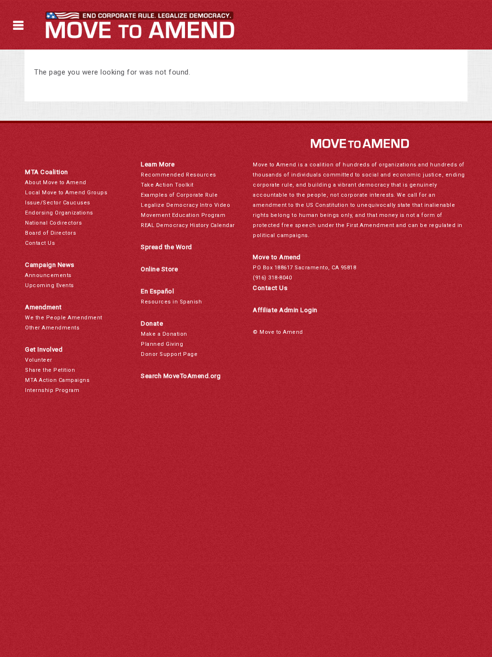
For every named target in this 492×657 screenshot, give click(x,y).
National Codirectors (53, 223)
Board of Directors (50, 233)
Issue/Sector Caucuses (57, 203)
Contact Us (40, 243)
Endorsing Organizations (59, 213)
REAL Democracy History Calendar (188, 225)
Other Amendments (52, 328)
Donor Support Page (169, 354)
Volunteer (38, 360)
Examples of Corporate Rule (179, 195)
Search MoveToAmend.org (181, 375)
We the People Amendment (63, 318)
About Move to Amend (55, 182)
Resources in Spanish (171, 302)
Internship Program (52, 390)
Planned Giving (162, 344)
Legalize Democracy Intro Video (185, 205)
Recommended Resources (178, 175)
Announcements (48, 275)
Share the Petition (50, 370)
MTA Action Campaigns (57, 380)
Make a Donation (164, 334)
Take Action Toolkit (167, 185)
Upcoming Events (49, 285)
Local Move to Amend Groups (66, 193)
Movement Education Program (183, 215)
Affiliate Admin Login (285, 310)
